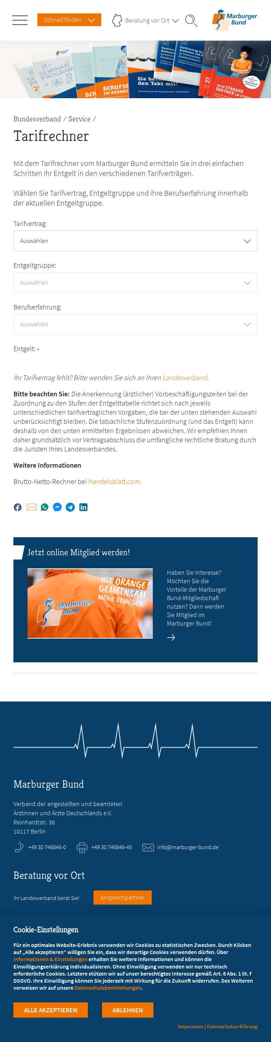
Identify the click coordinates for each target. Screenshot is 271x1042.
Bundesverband (37, 119)
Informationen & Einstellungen (50, 959)
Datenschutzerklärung (232, 1026)
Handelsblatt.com (114, 481)
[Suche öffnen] (194, 21)
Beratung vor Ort (147, 20)
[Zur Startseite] (235, 26)
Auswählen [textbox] (34, 241)
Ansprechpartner (123, 897)
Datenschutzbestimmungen (107, 987)
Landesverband (184, 377)
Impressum (191, 1026)
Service (79, 119)
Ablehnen (128, 1010)
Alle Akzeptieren (50, 1010)
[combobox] (135, 240)
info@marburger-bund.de (187, 847)
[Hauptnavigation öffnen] (21, 19)
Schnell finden (63, 20)
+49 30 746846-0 (47, 847)
